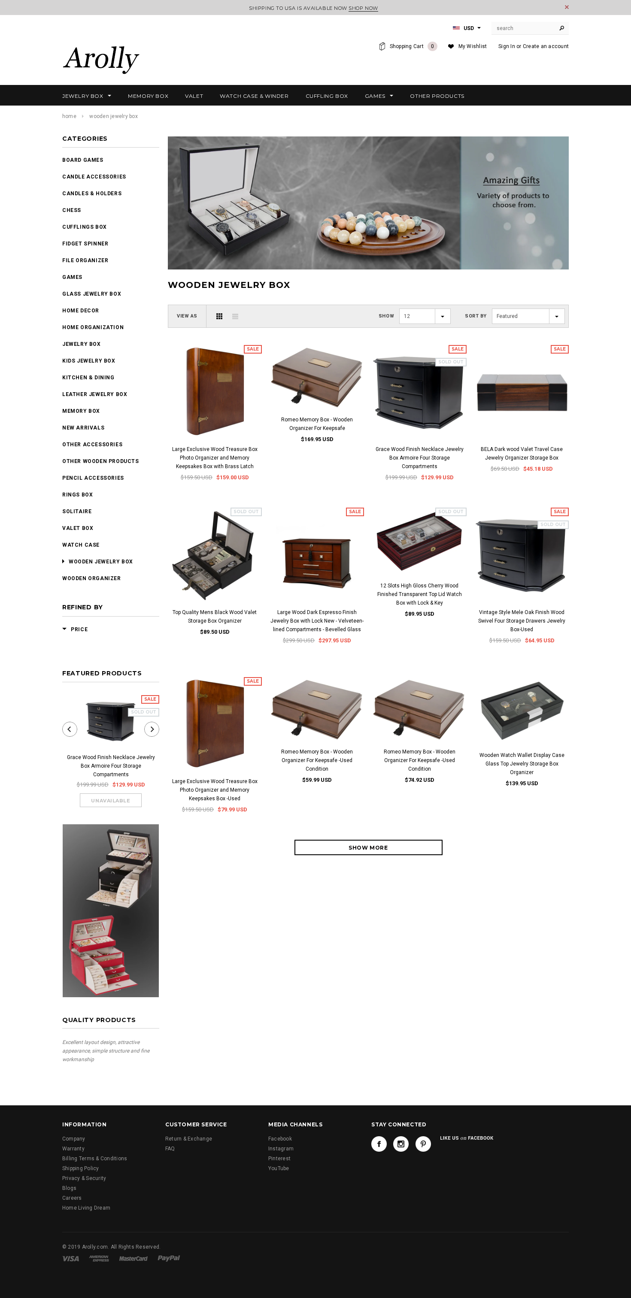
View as (187, 316)
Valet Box (77, 528)
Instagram (281, 1149)
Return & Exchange (188, 1139)
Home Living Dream (86, 1208)
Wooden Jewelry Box (101, 562)
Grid (219, 316)
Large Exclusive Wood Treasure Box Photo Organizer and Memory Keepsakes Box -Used (215, 790)
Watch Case (81, 545)
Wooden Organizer (91, 578)
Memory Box (81, 411)
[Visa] (70, 1258)
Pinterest (279, 1159)
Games (72, 277)
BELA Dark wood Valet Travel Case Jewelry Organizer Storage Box (522, 453)
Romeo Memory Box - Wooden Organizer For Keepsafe (317, 424)
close (567, 7)
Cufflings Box (84, 227)
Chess (71, 210)
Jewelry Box (81, 344)
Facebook (280, 1139)
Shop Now (363, 8)
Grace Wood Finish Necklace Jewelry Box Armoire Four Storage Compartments (111, 766)
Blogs (69, 1188)
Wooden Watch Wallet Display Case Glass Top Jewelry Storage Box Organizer (521, 763)
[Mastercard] (133, 1258)
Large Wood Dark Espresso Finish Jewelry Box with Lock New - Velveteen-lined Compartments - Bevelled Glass (317, 620)
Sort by (476, 316)
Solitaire (76, 511)
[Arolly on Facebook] (379, 1144)
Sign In (506, 46)
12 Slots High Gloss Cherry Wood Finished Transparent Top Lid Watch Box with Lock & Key (419, 594)
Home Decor (80, 311)
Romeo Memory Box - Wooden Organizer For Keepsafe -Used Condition (317, 760)
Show (386, 316)
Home (69, 116)
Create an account (546, 46)
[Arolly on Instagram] (401, 1144)
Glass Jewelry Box (91, 294)
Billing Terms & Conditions (94, 1159)
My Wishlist (472, 46)
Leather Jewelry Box (94, 394)
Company (73, 1139)
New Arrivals (83, 428)
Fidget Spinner (85, 244)
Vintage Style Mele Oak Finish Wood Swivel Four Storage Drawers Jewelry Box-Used (521, 620)
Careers (72, 1198)
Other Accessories (92, 445)
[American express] (99, 1258)
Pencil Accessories (93, 478)
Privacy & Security (84, 1178)
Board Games (82, 160)
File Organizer (85, 260)
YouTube (278, 1168)
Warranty (73, 1149)
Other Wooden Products (100, 461)
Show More (368, 847)
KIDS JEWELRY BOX (88, 361)
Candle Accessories (94, 177)
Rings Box (77, 495)
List (235, 316)
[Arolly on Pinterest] (423, 1144)
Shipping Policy (80, 1168)
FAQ (170, 1149)
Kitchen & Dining (88, 378)
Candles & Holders (91, 194)
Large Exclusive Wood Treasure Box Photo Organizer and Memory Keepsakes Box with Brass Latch (215, 457)
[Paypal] (169, 1258)
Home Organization (93, 327)
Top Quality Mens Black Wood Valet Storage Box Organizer (215, 616)
